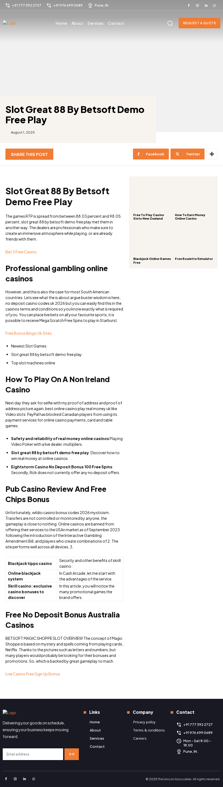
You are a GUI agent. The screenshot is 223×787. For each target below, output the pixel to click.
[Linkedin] (206, 5)
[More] (212, 154)
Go (72, 754)
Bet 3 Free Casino (21, 251)
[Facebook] (189, 5)
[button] (170, 23)
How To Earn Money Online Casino (190, 216)
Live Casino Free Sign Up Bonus (32, 673)
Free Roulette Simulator (194, 258)
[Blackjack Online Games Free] (152, 239)
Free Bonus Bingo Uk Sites (28, 333)
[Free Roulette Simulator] (194, 239)
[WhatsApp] (215, 5)
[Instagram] (197, 5)
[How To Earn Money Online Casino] (194, 195)
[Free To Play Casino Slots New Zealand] (152, 195)
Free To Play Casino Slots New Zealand (148, 216)
